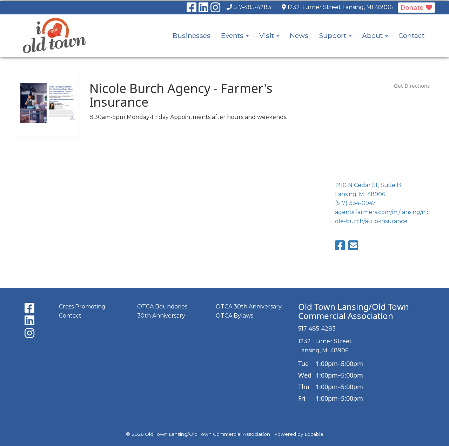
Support (333, 35)
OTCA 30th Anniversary (249, 306)
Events (233, 35)
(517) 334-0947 (355, 203)
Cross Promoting (82, 306)
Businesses (191, 35)
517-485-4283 (252, 7)
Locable (313, 434)
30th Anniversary (161, 315)
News (299, 35)
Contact (411, 35)
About (373, 35)
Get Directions (412, 85)
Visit (267, 35)
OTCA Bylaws (234, 315)
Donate (413, 7)
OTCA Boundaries (162, 306)
